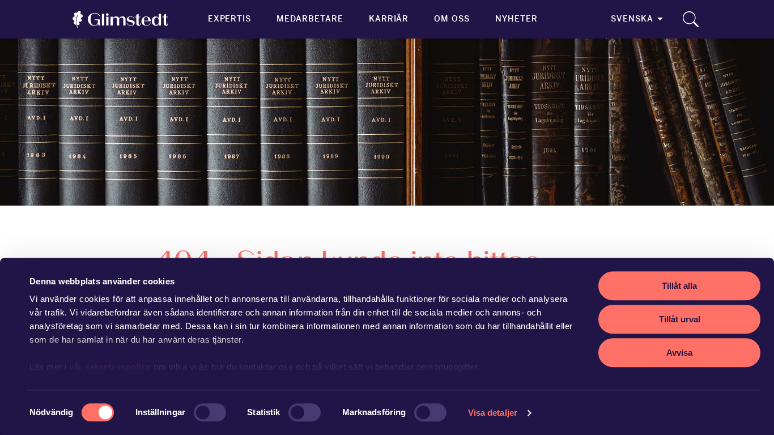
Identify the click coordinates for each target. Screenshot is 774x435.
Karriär (389, 19)
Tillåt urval (679, 319)
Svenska (632, 19)
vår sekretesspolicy (110, 367)
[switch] (210, 412)
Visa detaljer (492, 412)
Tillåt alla (679, 286)
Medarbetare (310, 19)
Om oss (452, 19)
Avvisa (679, 352)
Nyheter (516, 19)
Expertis (230, 19)
